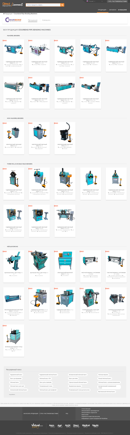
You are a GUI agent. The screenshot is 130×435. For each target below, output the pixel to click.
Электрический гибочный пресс (18, 390)
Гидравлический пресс (16, 374)
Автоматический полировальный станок (107, 387)
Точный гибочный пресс (104, 378)
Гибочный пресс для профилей (47, 390)
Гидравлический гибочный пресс (48, 374)
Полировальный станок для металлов (79, 390)
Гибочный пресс (14, 382)
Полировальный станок (45, 386)
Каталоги (112, 10)
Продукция (102, 10)
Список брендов (86, 408)
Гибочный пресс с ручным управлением (109, 382)
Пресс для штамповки (45, 382)
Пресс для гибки (73, 378)
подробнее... (12, 394)
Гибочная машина (103, 374)
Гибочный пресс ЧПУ (45, 378)
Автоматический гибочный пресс (78, 374)
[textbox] (43, 5)
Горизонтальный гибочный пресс (78, 382)
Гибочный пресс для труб (17, 386)
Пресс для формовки (15, 378)
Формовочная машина (75, 386)
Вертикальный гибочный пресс (106, 391)
